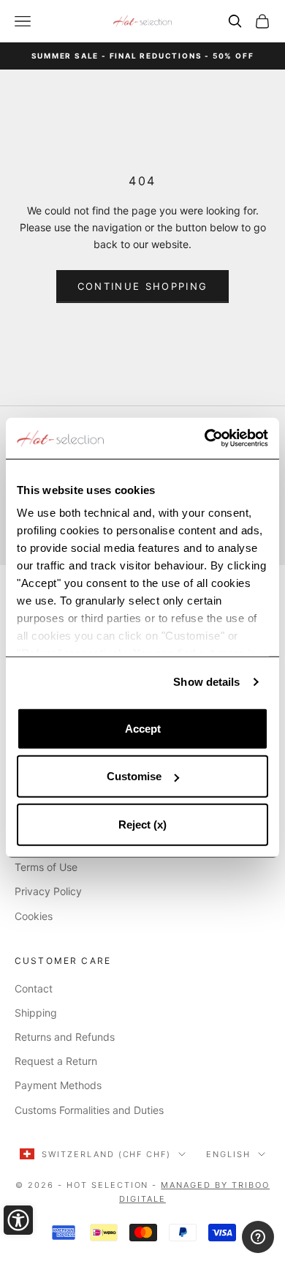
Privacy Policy (48, 891)
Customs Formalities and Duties (89, 1110)
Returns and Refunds (65, 1037)
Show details (206, 682)
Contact (34, 988)
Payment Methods (58, 1085)
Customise (134, 776)
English (228, 1154)
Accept (143, 728)
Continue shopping (142, 286)
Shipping (36, 1012)
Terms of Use (46, 867)
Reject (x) (142, 824)
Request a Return (56, 1061)
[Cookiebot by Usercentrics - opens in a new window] (205, 438)
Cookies (34, 916)
